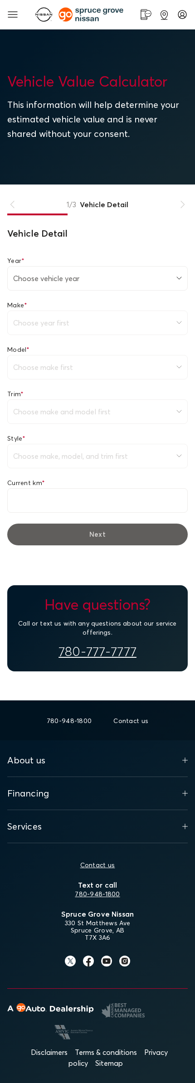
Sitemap (109, 1063)
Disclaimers (49, 1052)
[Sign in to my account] (182, 14)
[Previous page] (12, 204)
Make (17, 305)
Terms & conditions (106, 1052)
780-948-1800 (97, 894)
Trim (15, 394)
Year (15, 260)
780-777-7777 (97, 651)
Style (16, 438)
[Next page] (182, 204)
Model (18, 349)
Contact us (97, 865)
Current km (26, 482)
